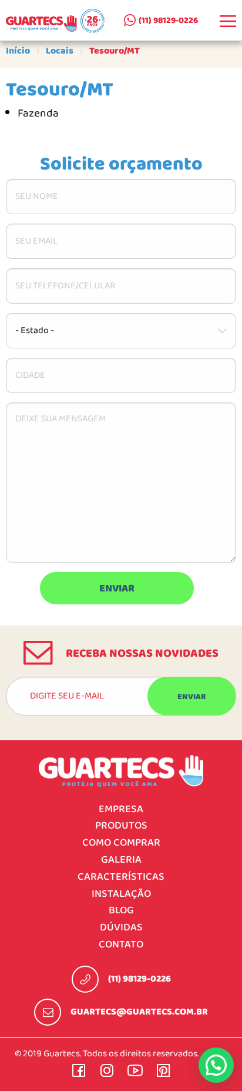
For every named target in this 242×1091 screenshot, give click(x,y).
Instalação (121, 894)
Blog (121, 910)
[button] (216, 1065)
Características (121, 877)
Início (18, 51)
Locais (59, 51)
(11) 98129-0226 (168, 21)
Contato (121, 944)
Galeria (121, 860)
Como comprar (121, 842)
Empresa (121, 809)
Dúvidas (121, 927)
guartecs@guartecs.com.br (139, 1012)
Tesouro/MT (114, 51)
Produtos (121, 825)
